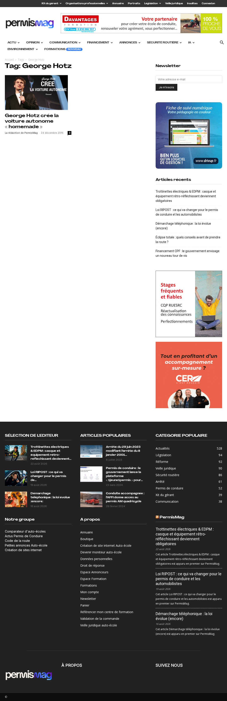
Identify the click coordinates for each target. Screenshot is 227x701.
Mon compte (89, 592)
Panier (84, 605)
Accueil (9, 60)
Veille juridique (174, 3)
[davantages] (189, 304)
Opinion (32, 42)
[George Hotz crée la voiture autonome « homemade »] (38, 92)
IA (189, 42)
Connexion (208, 3)
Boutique (86, 539)
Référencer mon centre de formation (106, 612)
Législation (151, 3)
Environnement (21, 49)
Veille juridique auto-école (98, 625)
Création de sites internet (23, 550)
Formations (62, 49)
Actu (12, 42)
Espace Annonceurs (94, 572)
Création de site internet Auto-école (105, 545)
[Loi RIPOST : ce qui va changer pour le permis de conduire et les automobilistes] (16, 478)
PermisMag (172, 517)
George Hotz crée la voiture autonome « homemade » (32, 121)
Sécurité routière (162, 42)
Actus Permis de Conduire (24, 536)
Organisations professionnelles (85, 3)
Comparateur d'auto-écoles (25, 531)
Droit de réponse (92, 565)
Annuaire (118, 3)
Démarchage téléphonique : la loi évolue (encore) (183, 226)
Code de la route (17, 541)
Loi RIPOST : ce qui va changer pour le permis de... (48, 476)
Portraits (134, 3)
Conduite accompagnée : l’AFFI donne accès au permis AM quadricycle (125, 497)
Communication (63, 42)
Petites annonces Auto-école (26, 545)
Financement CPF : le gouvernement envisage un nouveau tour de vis (187, 253)
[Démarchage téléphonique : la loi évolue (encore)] (16, 499)
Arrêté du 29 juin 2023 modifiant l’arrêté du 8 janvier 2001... (123, 451)
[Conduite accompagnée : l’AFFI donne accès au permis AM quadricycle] (91, 499)
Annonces (128, 42)
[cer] (189, 375)
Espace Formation (93, 579)
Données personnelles (96, 559)
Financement (98, 42)
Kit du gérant (50, 3)
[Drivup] (189, 135)
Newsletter (88, 599)
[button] (221, 43)
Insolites (192, 3)
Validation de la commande (99, 618)
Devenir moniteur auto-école (101, 552)
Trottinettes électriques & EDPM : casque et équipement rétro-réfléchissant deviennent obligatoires (186, 196)
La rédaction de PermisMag (21, 132)
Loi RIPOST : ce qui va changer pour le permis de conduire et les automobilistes (187, 212)
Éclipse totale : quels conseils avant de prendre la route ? (188, 240)
